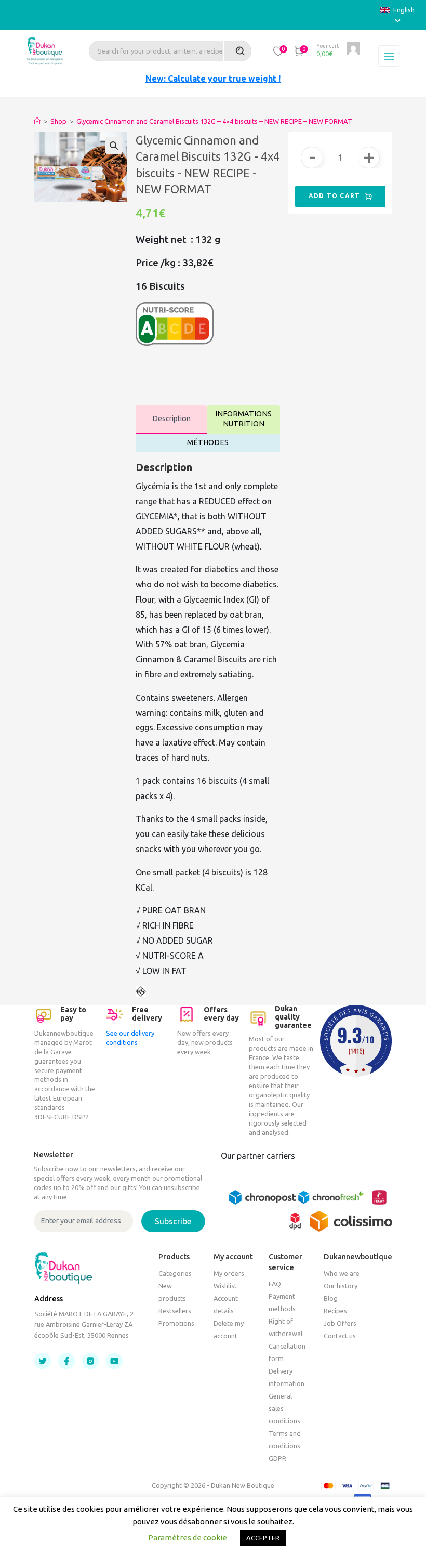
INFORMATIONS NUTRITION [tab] (243, 419)
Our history (340, 1285)
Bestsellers (174, 1310)
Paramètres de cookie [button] (187, 1537)
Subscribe (173, 1221)
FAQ (275, 1283)
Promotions (176, 1323)
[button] (278, 51)
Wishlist (225, 1285)
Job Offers (340, 1323)
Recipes (335, 1310)
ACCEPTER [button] (262, 1537)
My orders (229, 1273)
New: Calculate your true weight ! (213, 78)
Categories (175, 1273)
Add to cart (335, 195)
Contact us (340, 1335)
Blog (331, 1298)
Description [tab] (171, 418)
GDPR (277, 1458)
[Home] (37, 121)
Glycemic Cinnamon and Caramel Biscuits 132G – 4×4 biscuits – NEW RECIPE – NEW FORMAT (214, 121)
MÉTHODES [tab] (208, 442)
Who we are (342, 1273)
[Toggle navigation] (389, 56)
